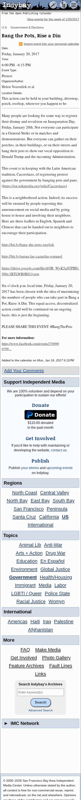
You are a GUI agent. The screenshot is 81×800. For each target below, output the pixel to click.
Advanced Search (41, 710)
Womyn (57, 601)
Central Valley (54, 492)
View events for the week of (53, 19)
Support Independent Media (34, 382)
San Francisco (29, 509)
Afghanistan (40, 629)
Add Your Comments (24, 370)
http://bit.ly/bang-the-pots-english (28, 244)
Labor (60, 585)
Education (26, 561)
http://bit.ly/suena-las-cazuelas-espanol (32, 256)
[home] (40, 5)
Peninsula (57, 509)
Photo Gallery (56, 657)
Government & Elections (27, 27)
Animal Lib (30, 545)
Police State (57, 593)
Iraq (47, 621)
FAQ (25, 649)
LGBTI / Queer (26, 593)
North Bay (17, 500)
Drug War (55, 553)
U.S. (5, 27)
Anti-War (53, 545)
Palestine (63, 621)
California (49, 517)
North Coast (24, 492)
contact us (59, 450)
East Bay (40, 500)
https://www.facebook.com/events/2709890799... (30, 346)
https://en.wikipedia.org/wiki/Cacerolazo (34, 185)
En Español (52, 561)
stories (30, 468)
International (40, 525)
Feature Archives (26, 665)
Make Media (48, 649)
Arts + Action (29, 553)
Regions (13, 483)
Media (45, 585)
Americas (17, 621)
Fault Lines (60, 665)
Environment (24, 569)
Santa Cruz (24, 517)
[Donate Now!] (40, 415)
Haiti (35, 621)
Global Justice (55, 569)
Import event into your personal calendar (51, 44)
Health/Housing (56, 577)
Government (23, 577)
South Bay (64, 500)
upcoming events (59, 468)
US (65, 517)
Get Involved (24, 657)
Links (40, 674)
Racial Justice (31, 601)
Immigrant (25, 585)
